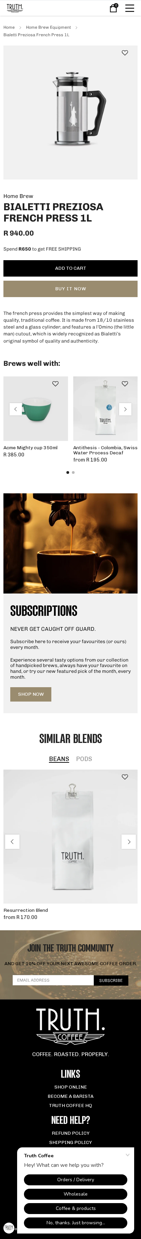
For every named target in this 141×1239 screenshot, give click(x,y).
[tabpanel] (70, 845)
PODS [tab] (84, 759)
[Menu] (129, 8)
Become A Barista (70, 1096)
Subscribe (111, 980)
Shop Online (70, 1087)
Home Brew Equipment (48, 27)
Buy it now (70, 289)
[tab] (67, 472)
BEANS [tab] (59, 759)
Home (9, 27)
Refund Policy (71, 1133)
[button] (124, 53)
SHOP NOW (31, 694)
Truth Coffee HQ (70, 1105)
